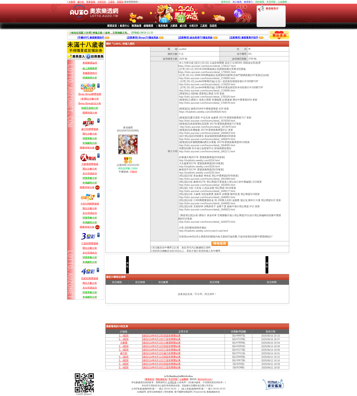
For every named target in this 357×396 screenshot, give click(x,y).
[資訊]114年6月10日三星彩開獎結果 (161, 367)
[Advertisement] (197, 314)
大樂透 (71, 2)
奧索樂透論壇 (90, 62)
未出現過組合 (90, 173)
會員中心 (124, 25)
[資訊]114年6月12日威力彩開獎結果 (161, 353)
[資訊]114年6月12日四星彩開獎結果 (161, 346)
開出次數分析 (90, 133)
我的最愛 (259, 2)
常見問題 (271, 2)
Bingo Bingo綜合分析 (89, 103)
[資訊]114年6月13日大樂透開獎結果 (161, 342)
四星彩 (120, 2)
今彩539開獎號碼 (90, 203)
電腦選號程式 (90, 73)
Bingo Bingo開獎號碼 (89, 94)
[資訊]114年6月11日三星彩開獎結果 (161, 360)
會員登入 (248, 2)
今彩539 (101, 2)
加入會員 (237, 2)
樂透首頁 (225, 2)
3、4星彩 (124, 335)
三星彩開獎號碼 (89, 243)
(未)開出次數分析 (90, 98)
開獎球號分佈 (90, 112)
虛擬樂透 (148, 25)
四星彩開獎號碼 (89, 278)
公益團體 (282, 2)
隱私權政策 (161, 379)
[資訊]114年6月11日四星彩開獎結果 (161, 356)
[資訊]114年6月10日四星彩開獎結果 (161, 363)
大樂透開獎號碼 (89, 164)
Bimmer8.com (205, 379)
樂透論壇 (136, 25)
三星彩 (111, 2)
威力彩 (80, 2)
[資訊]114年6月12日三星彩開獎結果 (161, 349)
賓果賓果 (90, 2)
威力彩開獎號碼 (89, 129)
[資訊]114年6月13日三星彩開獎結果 (161, 339)
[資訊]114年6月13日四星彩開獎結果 (161, 335)
